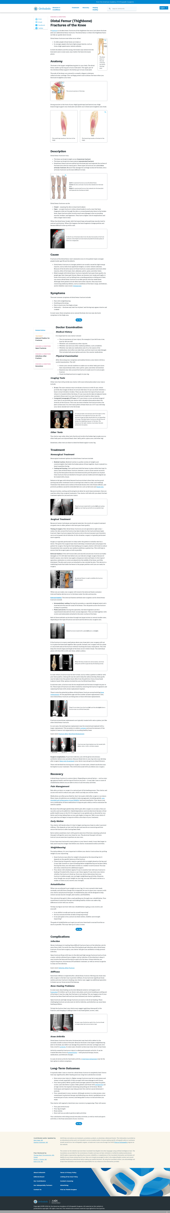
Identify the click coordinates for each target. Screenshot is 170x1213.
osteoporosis (99, 1084)
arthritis (63, 1047)
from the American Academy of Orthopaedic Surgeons (115, 2)
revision (83, 728)
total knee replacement (89, 1059)
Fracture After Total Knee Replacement (71, 734)
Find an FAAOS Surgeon (68, 1189)
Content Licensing (66, 1181)
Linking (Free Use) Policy (69, 1177)
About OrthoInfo (39, 1172)
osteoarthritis (72, 1052)
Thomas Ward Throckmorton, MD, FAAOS (44, 1156)
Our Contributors (40, 1181)
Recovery (86, 7)
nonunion (54, 992)
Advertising (64, 1185)
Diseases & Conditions (56, 9)
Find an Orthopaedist (120, 1142)
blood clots (100, 487)
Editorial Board (39, 1177)
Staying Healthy (95, 9)
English (162, 8)
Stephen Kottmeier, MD (41, 1142)
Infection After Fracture (67, 968)
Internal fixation (56, 597)
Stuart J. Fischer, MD (40, 1159)
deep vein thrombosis (67, 761)
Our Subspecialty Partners (43, 1185)
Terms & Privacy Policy (68, 1172)
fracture (54, 30)
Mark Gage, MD (38, 1140)
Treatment (75, 7)
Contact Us (37, 1189)
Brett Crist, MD (38, 1161)
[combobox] (164, 7)
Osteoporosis (77, 286)
